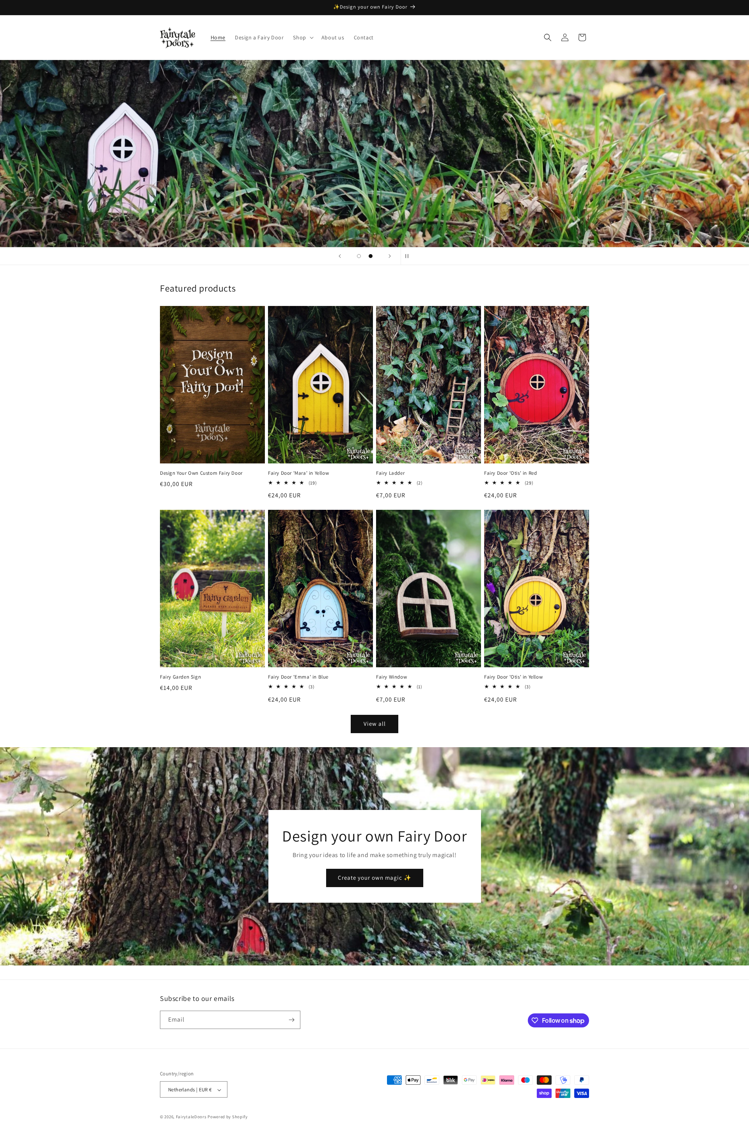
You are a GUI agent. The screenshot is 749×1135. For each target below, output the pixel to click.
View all (375, 723)
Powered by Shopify (228, 1117)
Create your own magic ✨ (374, 877)
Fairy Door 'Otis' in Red (510, 473)
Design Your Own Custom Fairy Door (201, 473)
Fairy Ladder (390, 473)
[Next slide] (389, 256)
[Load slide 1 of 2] (359, 256)
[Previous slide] (339, 256)
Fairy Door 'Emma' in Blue (298, 677)
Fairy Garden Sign (180, 677)
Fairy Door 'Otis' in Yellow (513, 677)
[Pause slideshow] (409, 256)
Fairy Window (391, 677)
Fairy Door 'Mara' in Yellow (298, 473)
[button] (302, 37)
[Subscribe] (291, 1020)
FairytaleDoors (191, 1117)
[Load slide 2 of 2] (370, 256)
